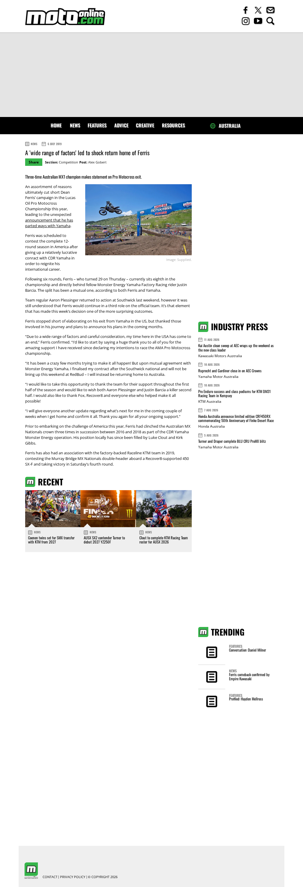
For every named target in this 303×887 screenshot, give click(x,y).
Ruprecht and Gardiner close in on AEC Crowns (230, 370)
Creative (145, 125)
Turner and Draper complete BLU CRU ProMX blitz (232, 441)
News (75, 125)
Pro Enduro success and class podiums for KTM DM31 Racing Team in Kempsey (234, 393)
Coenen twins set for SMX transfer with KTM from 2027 (51, 540)
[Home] (65, 16)
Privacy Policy (72, 877)
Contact (50, 877)
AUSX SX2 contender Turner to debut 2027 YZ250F (104, 540)
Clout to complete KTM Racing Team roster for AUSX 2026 (163, 540)
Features (97, 125)
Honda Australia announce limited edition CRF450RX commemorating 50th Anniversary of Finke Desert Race (236, 418)
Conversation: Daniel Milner (247, 650)
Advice (121, 125)
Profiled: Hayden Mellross (246, 699)
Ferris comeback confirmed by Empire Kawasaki (249, 676)
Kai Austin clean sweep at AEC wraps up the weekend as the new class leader (236, 347)
